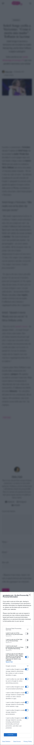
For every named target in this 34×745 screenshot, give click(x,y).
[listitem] (17, 629)
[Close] (30, 595)
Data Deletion (6, 741)
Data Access (17, 741)
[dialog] (17, 668)
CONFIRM (10, 734)
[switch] (26, 634)
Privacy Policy (28, 741)
